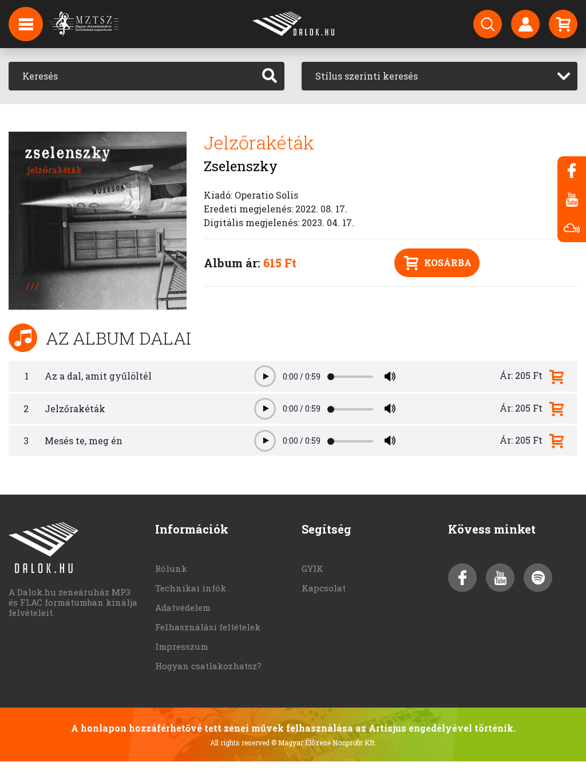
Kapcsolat (324, 588)
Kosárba (448, 262)
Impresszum (181, 646)
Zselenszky (241, 166)
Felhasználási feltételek (207, 627)
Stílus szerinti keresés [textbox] (366, 76)
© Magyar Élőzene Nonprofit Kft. (324, 742)
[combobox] (439, 76)
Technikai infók (190, 588)
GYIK (312, 568)
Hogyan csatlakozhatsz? (208, 666)
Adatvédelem (183, 607)
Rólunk (171, 568)
